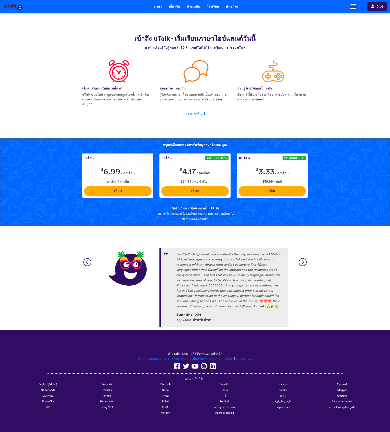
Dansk (224, 390)
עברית (165, 395)
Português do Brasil (224, 407)
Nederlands (48, 390)
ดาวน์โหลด (244, 358)
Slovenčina (48, 401)
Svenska (107, 390)
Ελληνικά (48, 395)
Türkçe (106, 395)
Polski (165, 401)
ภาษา (158, 6)
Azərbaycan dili (224, 412)
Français (107, 384)
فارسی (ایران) (283, 401)
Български (107, 401)
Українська (283, 407)
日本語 (283, 395)
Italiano (283, 384)
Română (224, 401)
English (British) (48, 384)
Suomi (283, 390)
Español (224, 384)
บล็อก (229, 358)
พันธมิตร (232, 6)
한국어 (166, 407)
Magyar (342, 390)
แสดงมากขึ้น (192, 114)
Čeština (342, 395)
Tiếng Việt (106, 407)
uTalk (175, 354)
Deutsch (165, 384)
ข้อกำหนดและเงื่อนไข (195, 219)
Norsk (165, 390)
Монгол (165, 412)
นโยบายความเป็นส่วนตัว (189, 358)
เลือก (118, 191)
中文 (224, 395)
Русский (342, 384)
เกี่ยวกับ (174, 6)
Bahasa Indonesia (342, 401)
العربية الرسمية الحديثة (342, 407)
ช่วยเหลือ (193, 6)
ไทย (48, 407)
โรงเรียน (213, 6)
